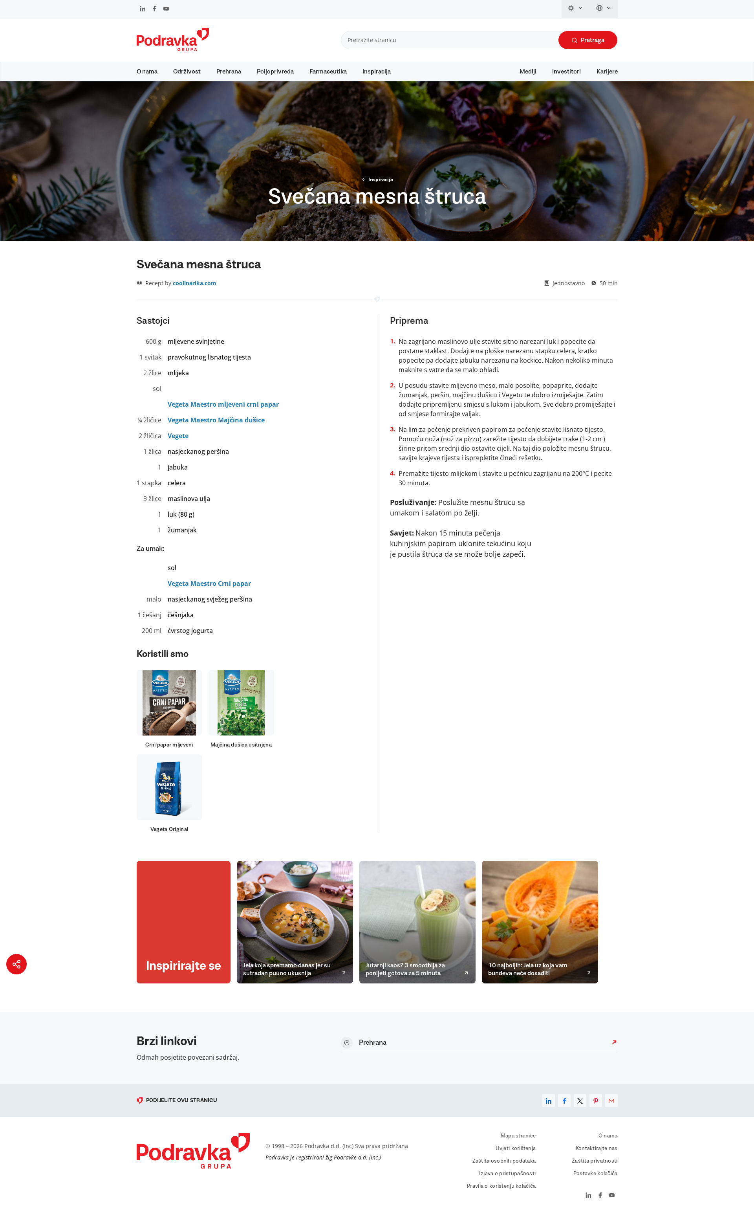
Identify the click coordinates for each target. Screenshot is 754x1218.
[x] (580, 1100)
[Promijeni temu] (576, 9)
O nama (147, 71)
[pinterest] (595, 1100)
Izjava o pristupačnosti (507, 1173)
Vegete (178, 435)
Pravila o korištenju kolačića (501, 1186)
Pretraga (592, 40)
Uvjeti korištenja (516, 1148)
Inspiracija (376, 71)
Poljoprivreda (275, 71)
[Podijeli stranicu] (16, 964)
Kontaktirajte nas (597, 1148)
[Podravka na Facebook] (154, 9)
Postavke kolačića (595, 1173)
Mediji (528, 71)
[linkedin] (548, 1100)
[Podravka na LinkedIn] (143, 9)
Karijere (607, 71)
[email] (611, 1100)
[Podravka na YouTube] (166, 9)
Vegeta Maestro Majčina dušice (216, 420)
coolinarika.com (194, 283)
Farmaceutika (328, 71)
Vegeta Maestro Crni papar (209, 583)
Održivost (187, 71)
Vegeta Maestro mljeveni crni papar (223, 404)
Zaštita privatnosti (594, 1161)
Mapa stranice (518, 1136)
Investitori (566, 71)
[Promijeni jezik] (604, 9)
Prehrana (228, 71)
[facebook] (564, 1100)
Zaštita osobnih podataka (504, 1161)
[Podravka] (173, 49)
